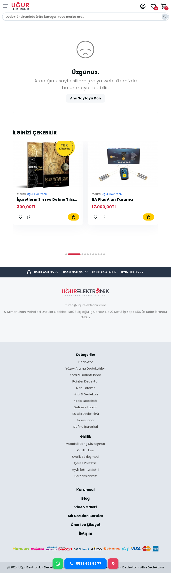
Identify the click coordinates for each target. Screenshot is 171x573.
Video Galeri (85, 507)
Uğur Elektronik (37, 194)
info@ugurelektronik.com (87, 305)
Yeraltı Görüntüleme (85, 375)
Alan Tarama (86, 388)
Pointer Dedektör (85, 382)
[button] (66, 254)
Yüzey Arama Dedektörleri (85, 369)
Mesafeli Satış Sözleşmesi (86, 444)
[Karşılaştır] (28, 217)
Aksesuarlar (85, 420)
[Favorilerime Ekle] (20, 217)
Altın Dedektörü (152, 567)
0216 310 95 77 (132, 272)
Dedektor (129, 567)
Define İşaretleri (85, 426)
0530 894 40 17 (104, 272)
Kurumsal (85, 490)
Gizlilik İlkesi (85, 450)
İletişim (85, 533)
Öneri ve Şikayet (86, 525)
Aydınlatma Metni (85, 470)
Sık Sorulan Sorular (85, 516)
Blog (85, 499)
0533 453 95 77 (46, 272)
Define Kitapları (85, 407)
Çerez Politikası (85, 463)
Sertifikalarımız (85, 476)
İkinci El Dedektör (85, 394)
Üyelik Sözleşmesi (85, 457)
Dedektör (85, 362)
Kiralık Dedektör (85, 401)
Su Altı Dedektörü (85, 414)
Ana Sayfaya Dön (85, 98)
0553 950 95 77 (75, 272)
